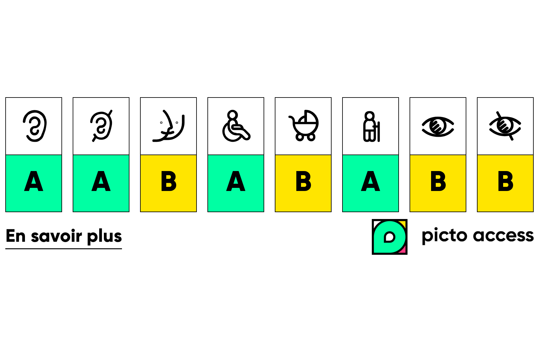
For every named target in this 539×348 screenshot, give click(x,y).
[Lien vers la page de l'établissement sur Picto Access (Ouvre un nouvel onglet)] (455, 237)
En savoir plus (63, 237)
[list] (269, 154)
